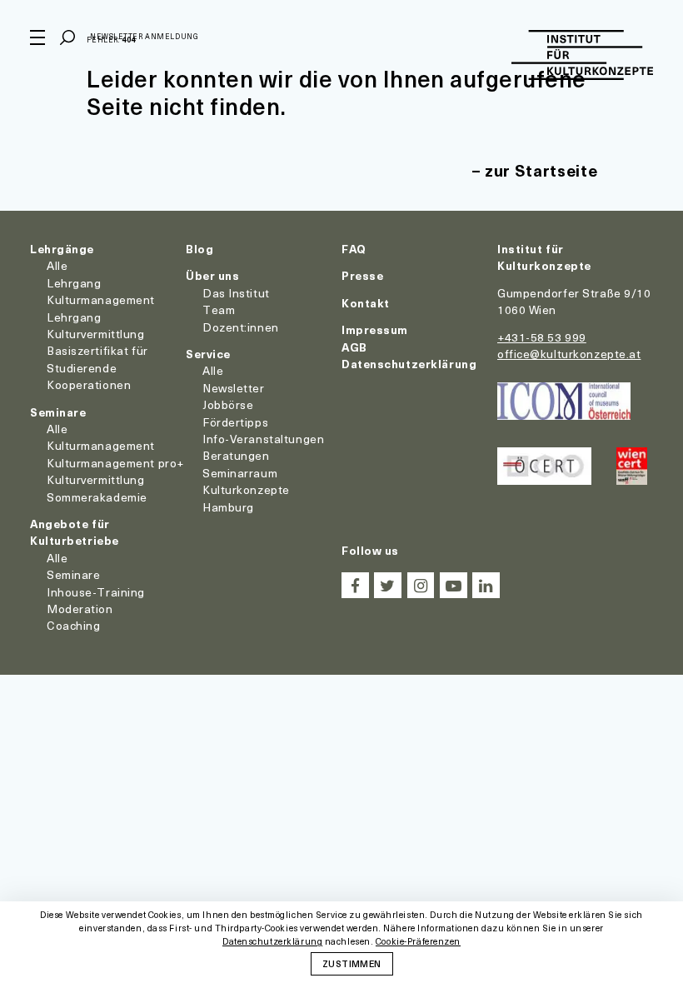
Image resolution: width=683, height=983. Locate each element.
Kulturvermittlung (96, 479)
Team (218, 309)
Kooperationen (89, 384)
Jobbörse (227, 404)
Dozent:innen (240, 327)
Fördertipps (235, 422)
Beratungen (236, 455)
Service (208, 353)
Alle (57, 265)
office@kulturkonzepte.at (569, 353)
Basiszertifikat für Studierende (97, 359)
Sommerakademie (97, 497)
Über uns (212, 275)
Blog (199, 248)
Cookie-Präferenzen (418, 942)
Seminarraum (239, 473)
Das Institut (236, 293)
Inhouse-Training (96, 592)
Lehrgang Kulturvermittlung (96, 325)
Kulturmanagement (101, 445)
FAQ (354, 248)
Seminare (58, 412)
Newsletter (233, 388)
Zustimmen (351, 963)
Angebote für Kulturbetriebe (74, 532)
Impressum (375, 329)
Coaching (73, 625)
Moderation (80, 608)
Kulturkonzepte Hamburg (246, 498)
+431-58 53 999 (541, 337)
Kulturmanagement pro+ (115, 463)
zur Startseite (541, 170)
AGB (354, 347)
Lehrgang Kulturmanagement (101, 291)
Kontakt (366, 303)
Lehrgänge (62, 248)
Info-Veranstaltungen (263, 438)
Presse (362, 275)
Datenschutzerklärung (409, 363)
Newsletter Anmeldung (144, 36)
